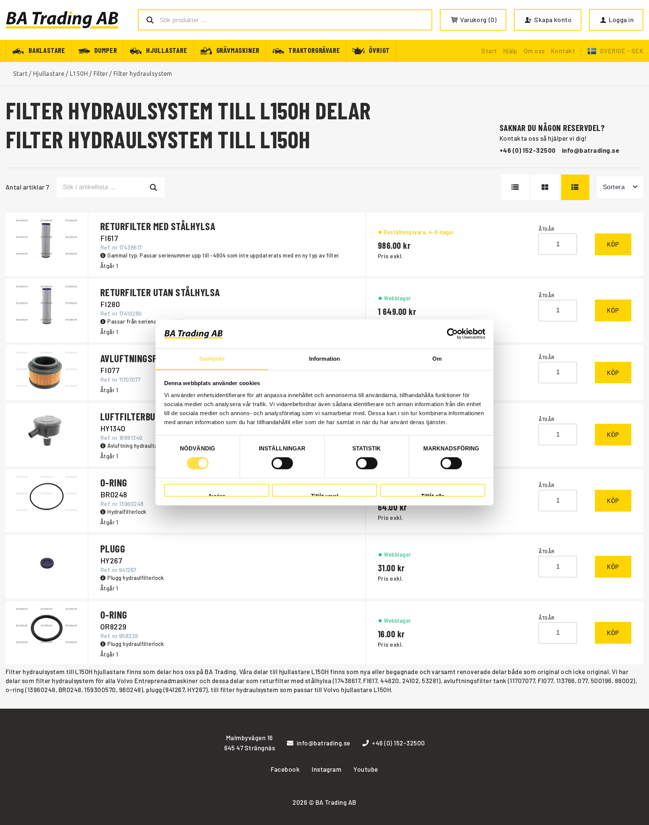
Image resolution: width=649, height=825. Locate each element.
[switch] (282, 463)
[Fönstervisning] (545, 187)
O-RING (113, 482)
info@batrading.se (590, 150)
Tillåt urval (324, 495)
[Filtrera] (154, 187)
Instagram (326, 769)
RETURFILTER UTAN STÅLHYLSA (160, 292)
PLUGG (112, 548)
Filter (101, 73)
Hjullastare (166, 49)
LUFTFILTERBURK (133, 416)
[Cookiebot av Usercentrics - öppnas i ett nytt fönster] (452, 334)
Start (489, 50)
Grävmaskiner (238, 49)
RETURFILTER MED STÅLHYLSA (157, 226)
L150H (79, 73)
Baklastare (47, 49)
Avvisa (216, 495)
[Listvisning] (515, 187)
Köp (613, 244)
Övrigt (379, 49)
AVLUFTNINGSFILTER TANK (150, 358)
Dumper (105, 49)
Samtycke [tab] (212, 358)
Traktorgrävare (314, 49)
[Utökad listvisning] (575, 187)
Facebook (285, 769)
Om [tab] (437, 358)
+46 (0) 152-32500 (528, 150)
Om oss (534, 50)
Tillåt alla (432, 495)
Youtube (365, 769)
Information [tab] (324, 358)
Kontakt (563, 50)
